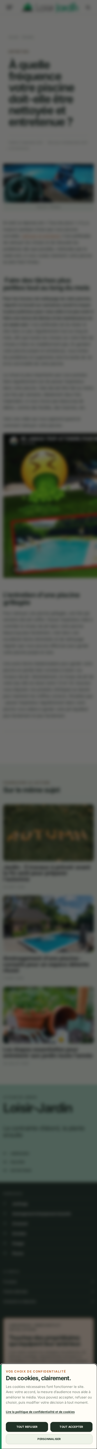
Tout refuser (27, 1426)
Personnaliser (49, 1439)
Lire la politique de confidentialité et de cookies (40, 1412)
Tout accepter (71, 1426)
